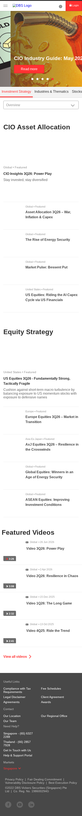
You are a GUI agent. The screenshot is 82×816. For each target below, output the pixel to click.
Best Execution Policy (63, 782)
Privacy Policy (14, 779)
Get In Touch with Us (17, 750)
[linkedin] (31, 804)
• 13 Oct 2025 (42, 624)
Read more (18, 69)
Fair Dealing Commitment (45, 779)
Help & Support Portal (17, 755)
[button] (19, 768)
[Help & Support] (60, 6)
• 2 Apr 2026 (41, 569)
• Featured (15, 167)
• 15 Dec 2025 (42, 596)
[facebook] (8, 804)
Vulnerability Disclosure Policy (24, 782)
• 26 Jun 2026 (42, 542)
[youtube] (20, 804)
